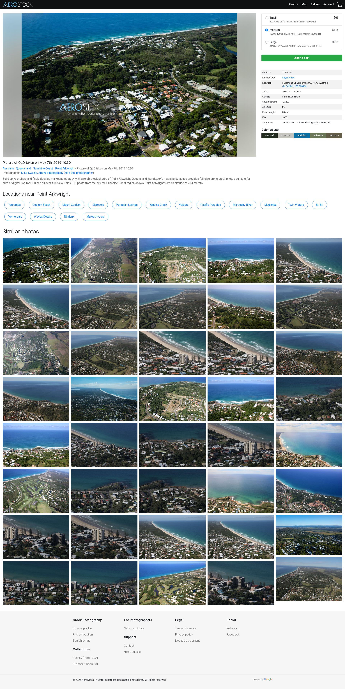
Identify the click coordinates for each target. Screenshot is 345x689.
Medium (304, 31)
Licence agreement (187, 640)
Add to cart (301, 58)
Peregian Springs (127, 204)
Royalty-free (288, 77)
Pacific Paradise (210, 204)
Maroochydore (95, 216)
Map (304, 4)
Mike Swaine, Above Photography (42, 172)
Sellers (315, 4)
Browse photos (82, 628)
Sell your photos (134, 628)
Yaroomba (14, 204)
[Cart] (339, 4)
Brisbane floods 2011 (86, 664)
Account (328, 4)
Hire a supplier (133, 651)
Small (304, 19)
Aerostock (18, 4)
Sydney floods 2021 (85, 658)
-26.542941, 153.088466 (294, 86)
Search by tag (81, 640)
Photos (293, 4)
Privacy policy (184, 634)
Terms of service (185, 628)
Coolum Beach (41, 204)
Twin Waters (296, 204)
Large (304, 43)
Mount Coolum (71, 204)
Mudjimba (270, 204)
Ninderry (69, 216)
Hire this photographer (79, 172)
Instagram (232, 628)
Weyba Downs (43, 216)
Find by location (83, 634)
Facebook (233, 634)
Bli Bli (319, 204)
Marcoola (98, 204)
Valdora (183, 204)
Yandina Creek (158, 204)
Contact (129, 645)
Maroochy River (242, 204)
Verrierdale (15, 216)
